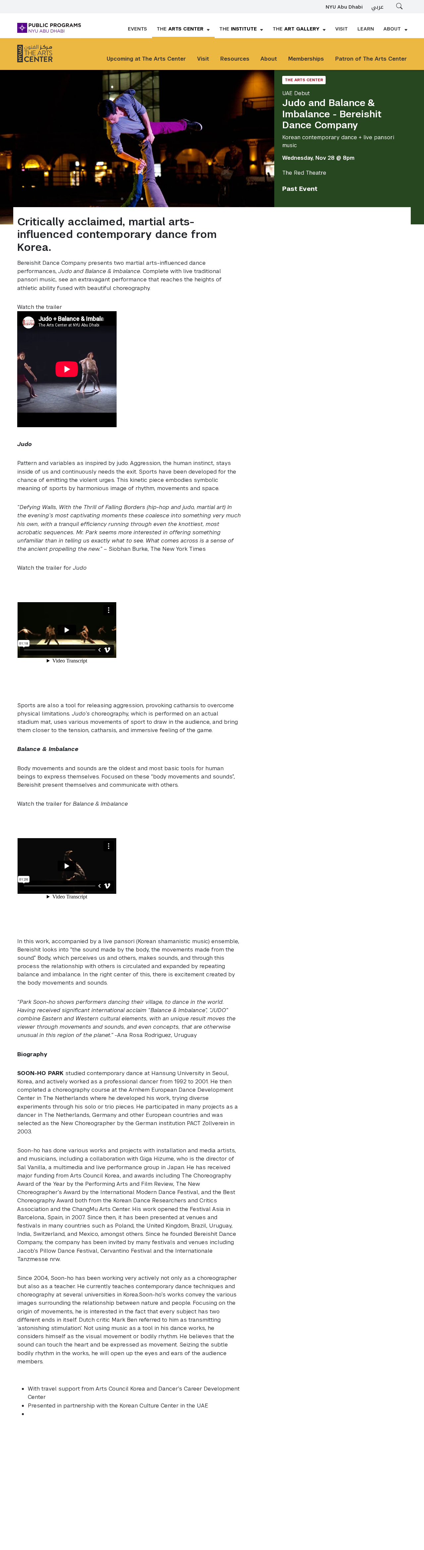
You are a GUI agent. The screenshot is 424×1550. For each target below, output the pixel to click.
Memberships (306, 58)
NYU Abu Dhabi (344, 7)
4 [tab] (152, 198)
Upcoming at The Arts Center (146, 58)
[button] (183, 29)
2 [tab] (132, 198)
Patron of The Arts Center (371, 58)
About (268, 58)
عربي (377, 7)
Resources (234, 58)
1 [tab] (122, 198)
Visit (203, 58)
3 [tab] (142, 198)
